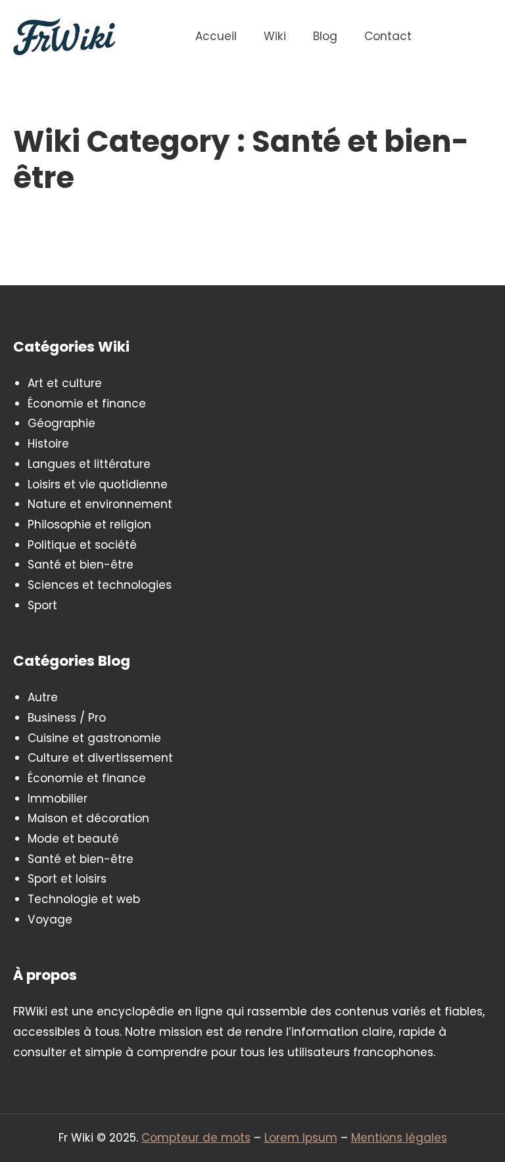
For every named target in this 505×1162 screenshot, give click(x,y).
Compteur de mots (196, 1138)
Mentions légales (399, 1138)
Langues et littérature (89, 464)
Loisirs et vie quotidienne (98, 484)
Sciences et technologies (100, 585)
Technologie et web (84, 899)
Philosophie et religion (89, 524)
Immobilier (57, 798)
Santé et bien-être (80, 564)
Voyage (50, 919)
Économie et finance (87, 403)
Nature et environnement (100, 504)
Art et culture (65, 383)
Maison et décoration (88, 818)
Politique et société (82, 545)
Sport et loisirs (67, 879)
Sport (42, 605)
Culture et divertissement (100, 758)
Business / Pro (67, 718)
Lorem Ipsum (300, 1138)
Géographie (61, 423)
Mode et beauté (73, 839)
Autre (43, 697)
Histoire (48, 444)
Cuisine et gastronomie (94, 738)
